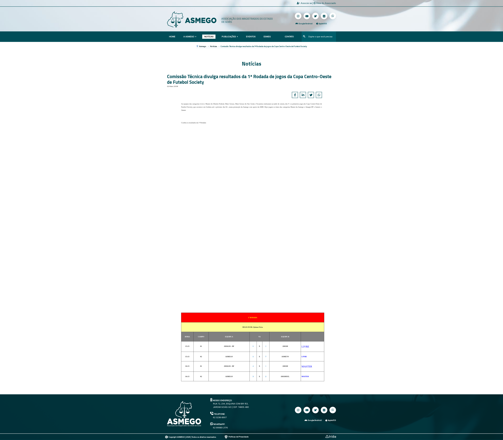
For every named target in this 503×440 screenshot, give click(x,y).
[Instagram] (298, 16)
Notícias (209, 36)
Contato (289, 36)
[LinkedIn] (303, 95)
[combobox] (321, 36)
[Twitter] (315, 16)
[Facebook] (295, 95)
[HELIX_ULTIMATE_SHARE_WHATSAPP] (319, 95)
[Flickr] (324, 16)
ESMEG (267, 36)
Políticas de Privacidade (238, 437)
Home (172, 36)
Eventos (251, 36)
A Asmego (188, 36)
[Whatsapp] (333, 16)
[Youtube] (307, 16)
